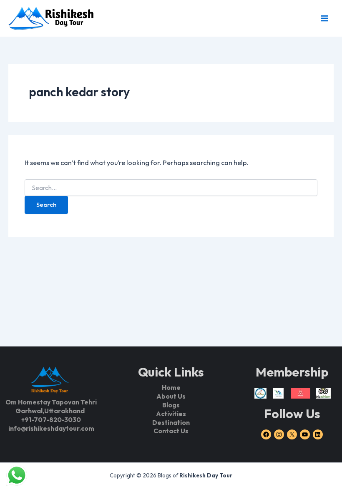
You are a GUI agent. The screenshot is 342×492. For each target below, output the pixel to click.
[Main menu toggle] (324, 18)
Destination (171, 422)
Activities (171, 413)
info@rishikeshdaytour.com (51, 428)
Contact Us (171, 431)
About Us (171, 396)
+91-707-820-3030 (51, 419)
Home (171, 387)
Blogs (171, 405)
